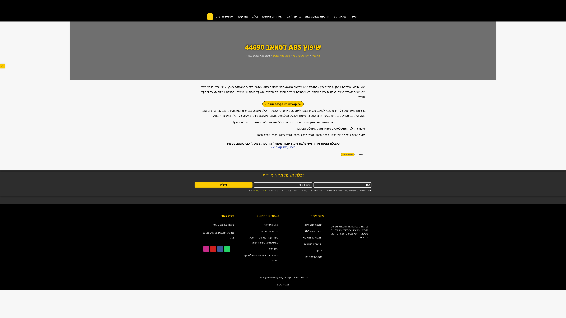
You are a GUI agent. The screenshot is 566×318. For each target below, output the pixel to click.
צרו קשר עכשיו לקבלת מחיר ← (283, 104)
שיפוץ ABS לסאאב (281, 55)
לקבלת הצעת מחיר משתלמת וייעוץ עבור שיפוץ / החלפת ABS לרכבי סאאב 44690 (283, 143)
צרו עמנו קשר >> (283, 147)
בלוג (255, 16)
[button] (2, 66)
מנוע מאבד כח (271, 225)
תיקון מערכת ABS (301, 55)
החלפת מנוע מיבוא (317, 16)
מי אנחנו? (340, 16)
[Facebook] (220, 249)
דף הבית (316, 55)
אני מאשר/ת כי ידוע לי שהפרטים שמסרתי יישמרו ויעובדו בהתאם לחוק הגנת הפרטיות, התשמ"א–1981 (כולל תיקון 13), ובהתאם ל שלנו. (309, 190)
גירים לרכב (294, 16)
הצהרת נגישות (283, 285)
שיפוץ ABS (348, 154)
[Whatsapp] (227, 249)
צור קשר (242, 16)
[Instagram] (206, 249)
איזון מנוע (273, 249)
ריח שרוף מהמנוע (269, 231)
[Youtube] (213, 249)
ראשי (354, 16)
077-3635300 (224, 16)
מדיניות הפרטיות (259, 190)
